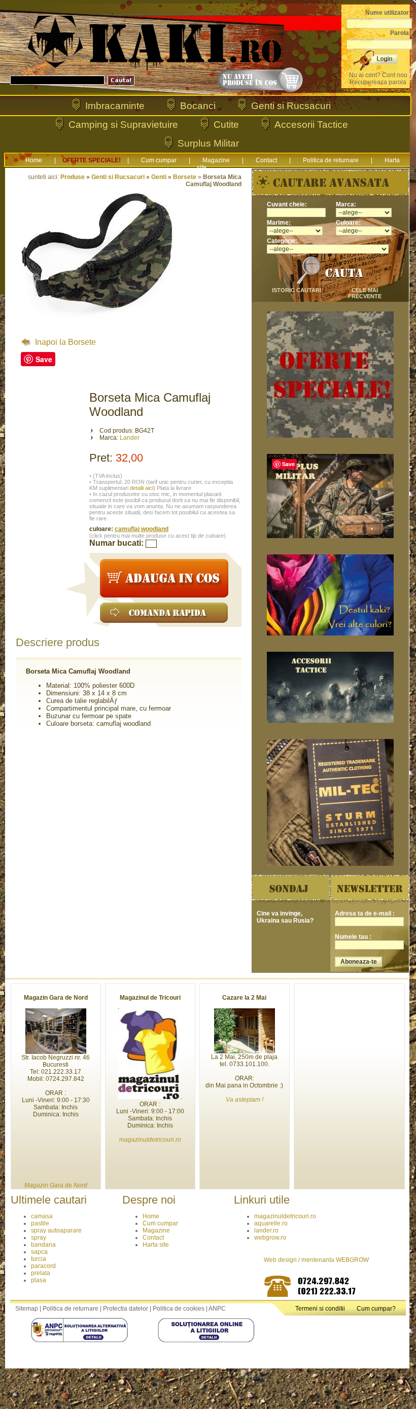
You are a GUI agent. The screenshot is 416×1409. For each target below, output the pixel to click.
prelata (40, 1273)
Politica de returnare (331, 160)
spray (38, 1237)
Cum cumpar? (376, 1308)
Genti (158, 177)
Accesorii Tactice (311, 124)
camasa (42, 1216)
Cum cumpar (159, 160)
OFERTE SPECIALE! (91, 160)
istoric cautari (296, 290)
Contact (266, 160)
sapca (39, 1251)
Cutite (226, 124)
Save (44, 359)
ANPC (217, 1308)
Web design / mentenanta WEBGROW (316, 1259)
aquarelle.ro (271, 1223)
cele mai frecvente (365, 293)
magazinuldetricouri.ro (285, 1216)
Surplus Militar (208, 143)
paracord (43, 1266)
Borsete (184, 177)
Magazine (216, 160)
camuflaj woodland (141, 529)
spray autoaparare (56, 1230)
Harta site (156, 1244)
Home (33, 160)
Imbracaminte (115, 105)
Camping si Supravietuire (123, 124)
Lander (130, 437)
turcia (38, 1258)
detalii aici (141, 488)
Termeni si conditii (320, 1308)
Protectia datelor (125, 1308)
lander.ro (266, 1230)
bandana (43, 1244)
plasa (38, 1280)
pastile (40, 1223)
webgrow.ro (270, 1237)
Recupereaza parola (378, 82)
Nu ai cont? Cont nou (378, 75)
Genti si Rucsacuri (291, 105)
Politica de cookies (178, 1308)
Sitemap (26, 1308)
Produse (72, 177)
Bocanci (198, 105)
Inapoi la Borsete (64, 342)
